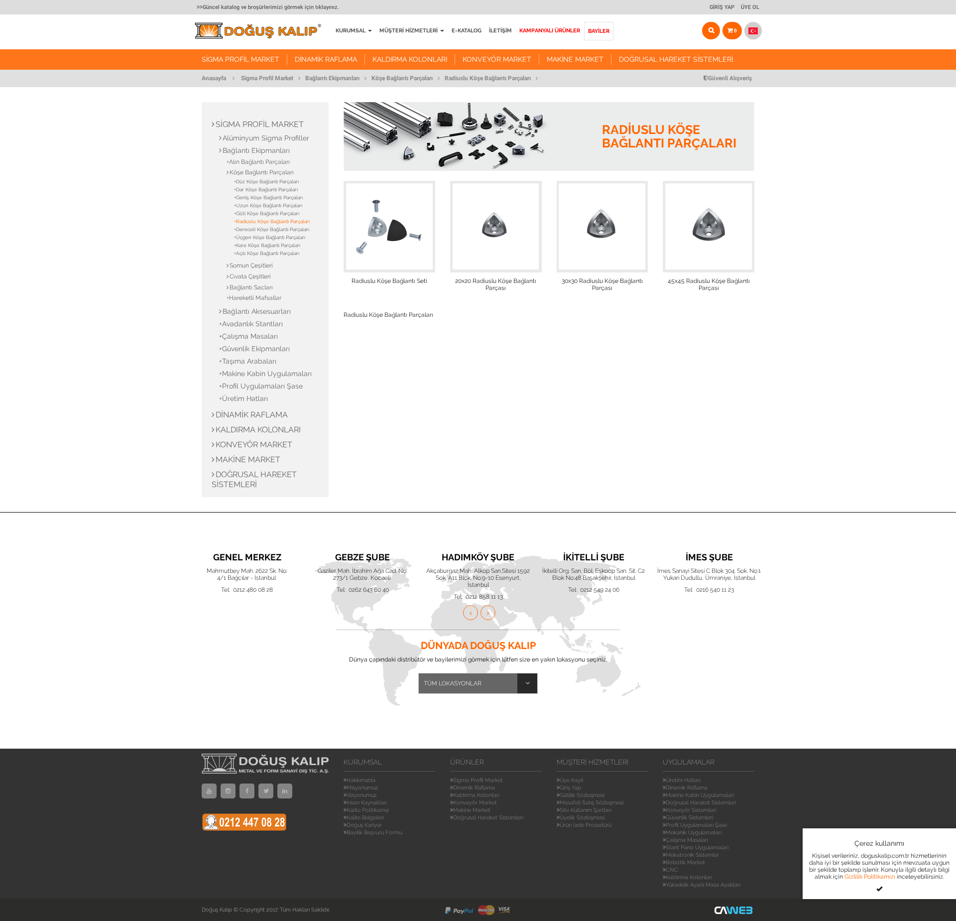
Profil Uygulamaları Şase (696, 825)
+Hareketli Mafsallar (254, 297)
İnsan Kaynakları (367, 802)
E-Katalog (466, 30)
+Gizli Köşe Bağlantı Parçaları (266, 213)
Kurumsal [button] (351, 30)
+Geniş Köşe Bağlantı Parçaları (268, 197)
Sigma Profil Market (240, 59)
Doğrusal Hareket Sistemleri (676, 59)
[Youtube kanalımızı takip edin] (209, 791)
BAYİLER (598, 31)
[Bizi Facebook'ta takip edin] (246, 791)
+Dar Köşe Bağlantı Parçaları (266, 189)
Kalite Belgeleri (365, 817)
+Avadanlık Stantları (251, 324)
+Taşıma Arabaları (247, 361)
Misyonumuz (362, 788)
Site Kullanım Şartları (585, 810)
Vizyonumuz (361, 795)
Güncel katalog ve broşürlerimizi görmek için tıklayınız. (271, 7)
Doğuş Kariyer (364, 825)
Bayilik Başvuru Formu (374, 832)
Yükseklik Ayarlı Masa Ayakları (703, 885)
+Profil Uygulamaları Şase (261, 386)
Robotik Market (685, 862)
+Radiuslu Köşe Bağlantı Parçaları (272, 221)
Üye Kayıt (572, 780)
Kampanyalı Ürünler (549, 30)
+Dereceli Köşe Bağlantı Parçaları (271, 229)
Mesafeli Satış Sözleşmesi (591, 802)
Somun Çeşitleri (251, 265)
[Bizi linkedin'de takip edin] (284, 791)
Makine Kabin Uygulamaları (700, 795)
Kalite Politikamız (368, 810)
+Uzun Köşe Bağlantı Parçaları (268, 205)
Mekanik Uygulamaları (693, 832)
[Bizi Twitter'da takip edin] (265, 791)
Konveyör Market (497, 59)
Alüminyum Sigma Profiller (266, 138)
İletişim (500, 30)
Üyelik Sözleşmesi (582, 817)
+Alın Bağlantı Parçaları (258, 161)
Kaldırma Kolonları (409, 59)
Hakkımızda (361, 780)
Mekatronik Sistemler (692, 855)
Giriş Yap (722, 7)
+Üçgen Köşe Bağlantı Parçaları (269, 237)
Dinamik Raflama (326, 59)
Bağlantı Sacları (251, 287)
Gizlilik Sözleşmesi (582, 795)
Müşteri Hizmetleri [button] (409, 30)
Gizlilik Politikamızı (869, 876)
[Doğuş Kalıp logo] (263, 30)
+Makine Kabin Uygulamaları (265, 374)
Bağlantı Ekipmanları (332, 78)
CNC (672, 870)
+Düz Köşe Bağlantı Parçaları (266, 181)
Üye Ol (750, 7)
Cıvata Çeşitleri (250, 276)
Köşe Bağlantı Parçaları (402, 78)
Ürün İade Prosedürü (585, 825)
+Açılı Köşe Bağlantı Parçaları (266, 253)
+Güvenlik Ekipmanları (254, 349)
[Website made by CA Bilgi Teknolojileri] (734, 910)
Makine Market (575, 59)
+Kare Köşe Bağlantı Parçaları (267, 245)
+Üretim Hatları (243, 398)
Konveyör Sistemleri (691, 810)
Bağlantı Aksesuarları (257, 311)
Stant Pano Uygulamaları (697, 847)
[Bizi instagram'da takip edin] (228, 791)
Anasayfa (214, 78)
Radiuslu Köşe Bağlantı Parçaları (488, 78)
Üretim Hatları (683, 780)
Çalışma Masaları (687, 840)
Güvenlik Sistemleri (689, 817)
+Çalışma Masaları (248, 336)
